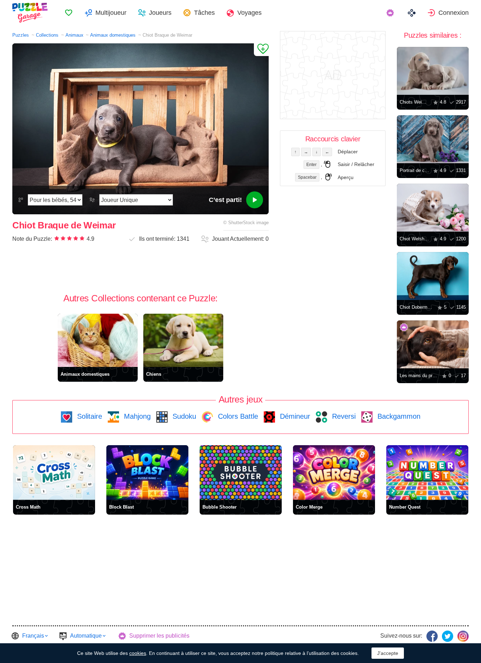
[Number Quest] (427, 472)
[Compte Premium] (391, 13)
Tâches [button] (204, 12)
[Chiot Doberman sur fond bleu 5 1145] (433, 276)
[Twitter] (447, 636)
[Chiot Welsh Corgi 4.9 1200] (433, 208)
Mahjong (136, 416)
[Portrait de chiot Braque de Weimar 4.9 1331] (433, 139)
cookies (137, 653)
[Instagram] (463, 636)
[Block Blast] (147, 472)
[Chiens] (183, 340)
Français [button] (33, 636)
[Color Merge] (334, 472)
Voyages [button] (249, 12)
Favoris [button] (68, 13)
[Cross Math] (54, 472)
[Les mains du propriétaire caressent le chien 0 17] (433, 344)
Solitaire (88, 416)
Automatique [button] (86, 636)
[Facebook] (432, 636)
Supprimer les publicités (159, 636)
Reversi (343, 416)
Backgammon (397, 416)
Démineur (294, 416)
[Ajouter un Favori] (261, 49)
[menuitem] (69, 13)
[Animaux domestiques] (98, 340)
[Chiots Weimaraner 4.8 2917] (433, 71)
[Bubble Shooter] (241, 472)
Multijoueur (110, 12)
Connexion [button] (453, 12)
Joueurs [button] (160, 12)
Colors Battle (237, 416)
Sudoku (183, 416)
